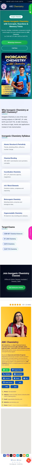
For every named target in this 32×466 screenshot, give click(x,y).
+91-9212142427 (12, 391)
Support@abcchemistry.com (15, 399)
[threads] (21, 455)
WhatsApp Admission (14, 42)
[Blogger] (24, 455)
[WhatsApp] (27, 455)
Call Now (14, 48)
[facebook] (4, 455)
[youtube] (14, 455)
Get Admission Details (16, 287)
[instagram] (7, 455)
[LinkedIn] (17, 455)
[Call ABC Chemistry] (28, 460)
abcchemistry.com (14, 402)
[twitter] (11, 455)
